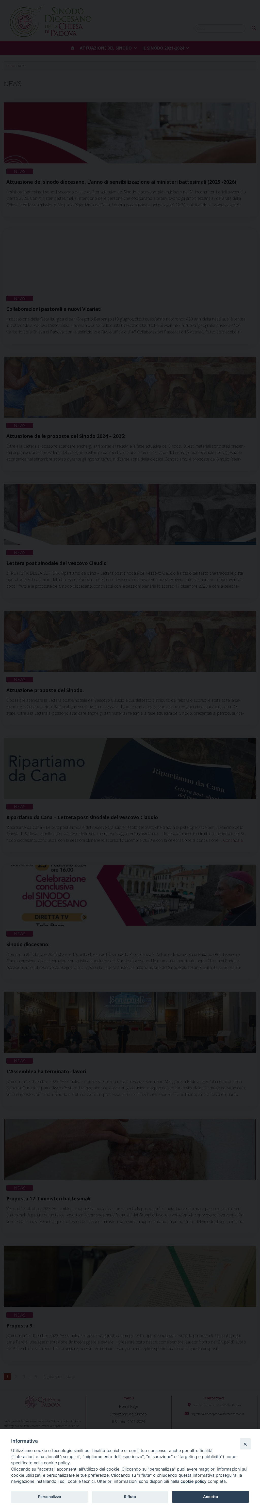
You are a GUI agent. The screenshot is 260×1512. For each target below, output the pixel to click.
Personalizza (49, 1496)
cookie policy (193, 1481)
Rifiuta (130, 1496)
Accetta (210, 1496)
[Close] (245, 1443)
